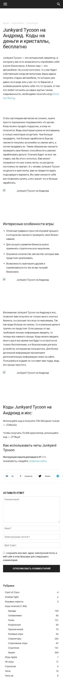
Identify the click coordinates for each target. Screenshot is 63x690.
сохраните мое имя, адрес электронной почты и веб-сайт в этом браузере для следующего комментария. (30, 556)
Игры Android (18, 23)
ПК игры (9, 661)
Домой (6, 23)
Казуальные (14, 624)
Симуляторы (32, 23)
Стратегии (13, 647)
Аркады (12, 610)
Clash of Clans (12, 592)
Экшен (11, 652)
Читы (8, 670)
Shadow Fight (12, 596)
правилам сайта (37, 461)
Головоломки (15, 615)
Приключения (15, 629)
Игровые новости (14, 601)
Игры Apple (11, 657)
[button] (5, 4)
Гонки (11, 620)
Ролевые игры (15, 633)
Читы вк (9, 675)
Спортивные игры (17, 643)
